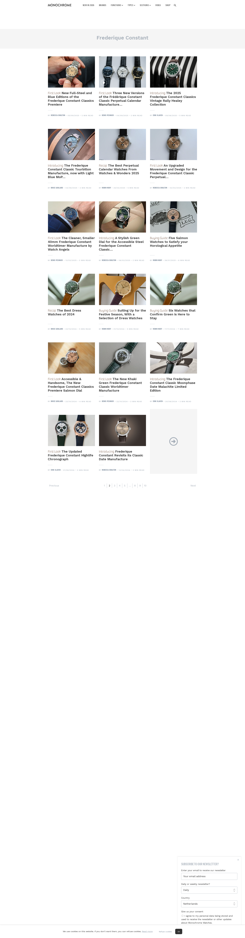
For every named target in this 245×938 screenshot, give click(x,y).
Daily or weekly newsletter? (195, 884)
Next (193, 485)
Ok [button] (179, 932)
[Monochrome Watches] (59, 5)
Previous (54, 485)
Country (185, 898)
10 (145, 485)
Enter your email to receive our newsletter (203, 870)
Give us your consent (192, 911)
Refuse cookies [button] (165, 932)
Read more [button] (147, 931)
